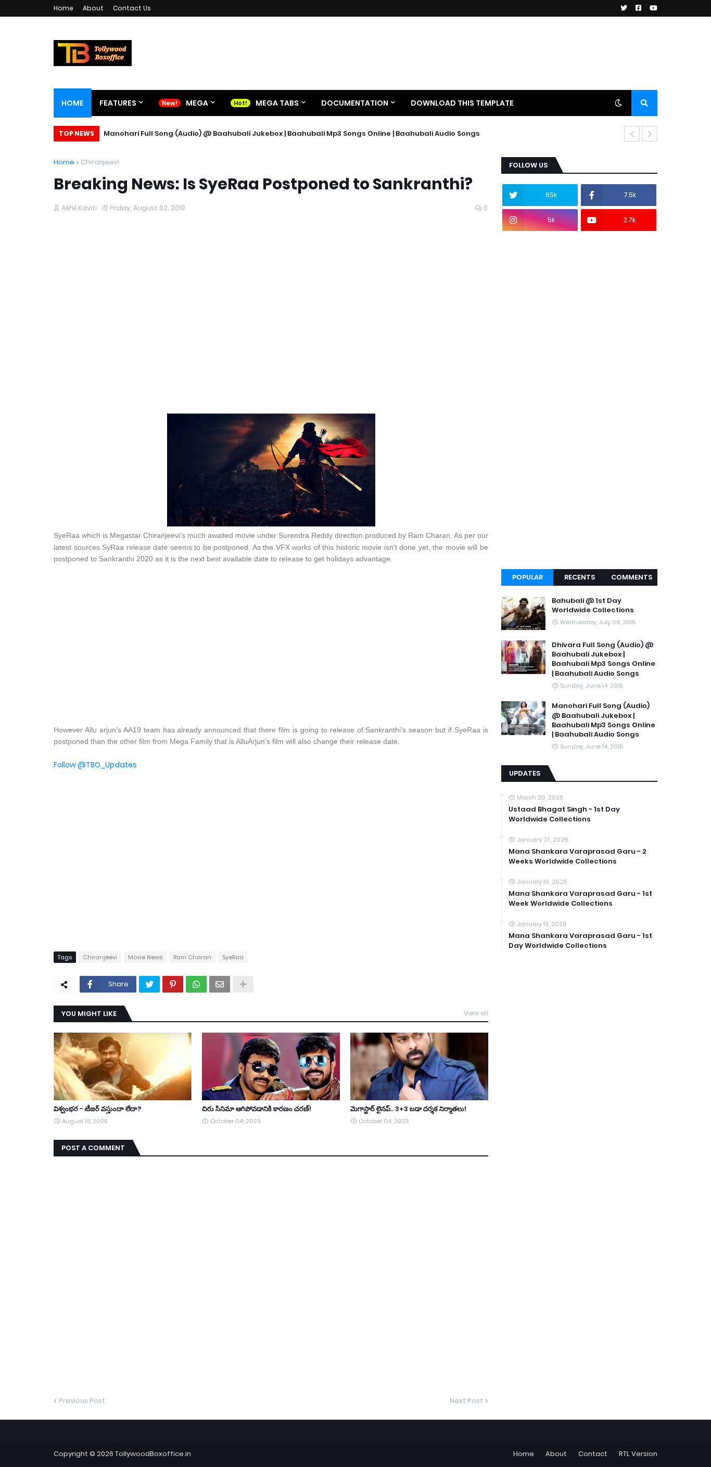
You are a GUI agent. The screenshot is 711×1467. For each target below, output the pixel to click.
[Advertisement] (271, 329)
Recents (579, 577)
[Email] (219, 984)
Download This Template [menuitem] (462, 103)
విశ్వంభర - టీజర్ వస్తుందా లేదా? (97, 1109)
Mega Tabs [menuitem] (277, 103)
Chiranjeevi (100, 162)
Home (63, 8)
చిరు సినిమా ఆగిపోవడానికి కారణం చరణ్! (256, 1109)
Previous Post (82, 1401)
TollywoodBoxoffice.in (153, 1454)
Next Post (466, 1401)
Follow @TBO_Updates (95, 765)
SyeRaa (233, 957)
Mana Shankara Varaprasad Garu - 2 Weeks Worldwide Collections (577, 856)
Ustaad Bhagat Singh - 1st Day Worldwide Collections (564, 814)
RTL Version (638, 1454)
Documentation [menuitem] (354, 103)
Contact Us (132, 8)
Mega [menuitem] (197, 103)
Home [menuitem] (72, 103)
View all (476, 1013)
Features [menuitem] (117, 103)
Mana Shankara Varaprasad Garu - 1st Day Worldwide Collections (580, 940)
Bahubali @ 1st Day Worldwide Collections (593, 605)
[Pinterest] (172, 984)
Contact (592, 1454)
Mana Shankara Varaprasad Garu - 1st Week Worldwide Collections (580, 898)
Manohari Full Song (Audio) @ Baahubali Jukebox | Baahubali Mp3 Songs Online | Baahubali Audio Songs (292, 133)
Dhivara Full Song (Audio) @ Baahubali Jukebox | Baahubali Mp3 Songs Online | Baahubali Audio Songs (603, 659)
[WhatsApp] (196, 984)
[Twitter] (149, 984)
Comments (631, 577)
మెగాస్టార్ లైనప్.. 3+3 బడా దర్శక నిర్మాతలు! (408, 1109)
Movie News (145, 957)
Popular (527, 577)
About (93, 8)
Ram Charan (192, 957)
